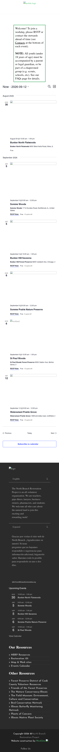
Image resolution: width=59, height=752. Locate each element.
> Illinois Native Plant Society (26, 717)
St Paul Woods (18, 358)
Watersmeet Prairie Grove (23, 412)
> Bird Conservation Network (25, 703)
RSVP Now (14, 214)
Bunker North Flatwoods (23, 142)
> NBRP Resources (19, 655)
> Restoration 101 (18, 658)
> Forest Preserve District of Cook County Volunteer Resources (28, 683)
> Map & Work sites (20, 662)
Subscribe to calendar (28, 444)
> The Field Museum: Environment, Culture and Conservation (28, 697)
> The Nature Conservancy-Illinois (28, 692)
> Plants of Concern (20, 714)
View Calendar (15, 636)
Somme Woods (18, 204)
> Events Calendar (19, 666)
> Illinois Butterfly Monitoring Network (26, 708)
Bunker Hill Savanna (20, 257)
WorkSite (40, 741)
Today (29, 433)
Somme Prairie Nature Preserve (26, 309)
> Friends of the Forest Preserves (28, 688)
